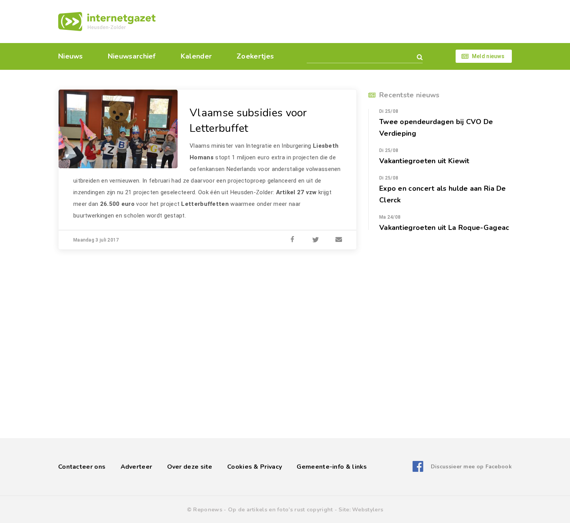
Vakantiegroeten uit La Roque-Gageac (444, 227)
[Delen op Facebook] (292, 240)
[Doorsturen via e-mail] (339, 240)
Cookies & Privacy (254, 467)
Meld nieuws (488, 56)
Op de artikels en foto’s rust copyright (280, 509)
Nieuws (70, 56)
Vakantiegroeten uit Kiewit (424, 161)
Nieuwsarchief (132, 56)
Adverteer (136, 467)
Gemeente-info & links (332, 467)
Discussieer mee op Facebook (471, 466)
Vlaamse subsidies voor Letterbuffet (248, 120)
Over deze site (189, 467)
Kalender (196, 56)
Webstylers (367, 509)
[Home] (106, 21)
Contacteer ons (81, 467)
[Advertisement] (338, 21)
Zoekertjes (255, 56)
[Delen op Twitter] (315, 240)
